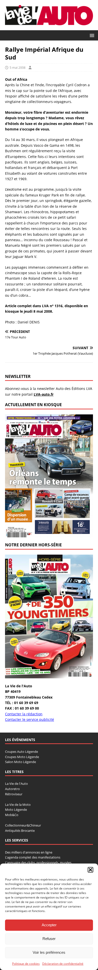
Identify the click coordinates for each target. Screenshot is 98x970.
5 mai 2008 (17, 67)
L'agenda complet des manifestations (32, 857)
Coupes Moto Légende (22, 757)
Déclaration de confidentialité (62, 964)
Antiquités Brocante (20, 830)
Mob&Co (11, 815)
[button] (90, 869)
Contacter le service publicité (29, 719)
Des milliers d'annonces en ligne (28, 852)
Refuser (49, 939)
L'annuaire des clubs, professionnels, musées (38, 862)
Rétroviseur (13, 794)
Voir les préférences (49, 952)
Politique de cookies (26, 964)
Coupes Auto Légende (21, 751)
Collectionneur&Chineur (23, 825)
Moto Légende (16, 809)
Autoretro (12, 789)
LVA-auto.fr (44, 394)
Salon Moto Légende (20, 762)
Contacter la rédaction (23, 714)
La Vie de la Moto (18, 804)
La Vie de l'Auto (16, 783)
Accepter (49, 925)
